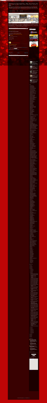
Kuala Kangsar (31, 198)
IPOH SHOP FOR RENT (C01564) (34, 321)
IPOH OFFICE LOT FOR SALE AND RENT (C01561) (34, 315)
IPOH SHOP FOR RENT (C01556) (34, 313)
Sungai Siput (31, 251)
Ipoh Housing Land (32, 171)
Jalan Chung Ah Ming (32, 188)
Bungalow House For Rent (32, 106)
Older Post (26, 52)
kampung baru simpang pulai (33, 195)
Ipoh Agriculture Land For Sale (33, 152)
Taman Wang (31, 256)
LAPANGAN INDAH (32, 202)
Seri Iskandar (31, 233)
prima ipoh (31, 224)
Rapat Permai (31, 227)
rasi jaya (31, 228)
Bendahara (31, 103)
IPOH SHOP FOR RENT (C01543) (34, 279)
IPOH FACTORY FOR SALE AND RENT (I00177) (34, 307)
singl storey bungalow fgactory (33, 240)
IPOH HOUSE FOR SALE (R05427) (34, 322)
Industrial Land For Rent (32, 150)
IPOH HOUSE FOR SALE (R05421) (34, 306)
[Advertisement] (32, 381)
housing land (31, 147)
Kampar (31, 192)
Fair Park (31, 133)
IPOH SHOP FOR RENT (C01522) (34, 304)
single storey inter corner (32, 243)
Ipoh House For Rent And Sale (33, 168)
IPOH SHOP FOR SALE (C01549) (34, 292)
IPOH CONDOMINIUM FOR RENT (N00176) (34, 323)
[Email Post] (13, 48)
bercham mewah (31, 105)
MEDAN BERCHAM (32, 205)
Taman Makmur (31, 254)
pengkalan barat (31, 217)
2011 (30, 265)
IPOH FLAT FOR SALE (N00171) (34, 283)
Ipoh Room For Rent (32, 182)
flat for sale (31, 136)
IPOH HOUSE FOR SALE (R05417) (34, 296)
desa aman (31, 122)
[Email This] (14, 48)
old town (31, 211)
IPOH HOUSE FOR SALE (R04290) (33, 349)
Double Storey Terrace (32, 129)
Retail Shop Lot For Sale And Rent (33, 231)
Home (18, 52)
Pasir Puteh (31, 214)
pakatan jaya (31, 212)
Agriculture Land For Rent (32, 92)
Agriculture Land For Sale (32, 93)
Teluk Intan (31, 261)
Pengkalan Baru (31, 218)
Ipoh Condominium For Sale (32, 157)
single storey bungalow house (33, 241)
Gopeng (31, 140)
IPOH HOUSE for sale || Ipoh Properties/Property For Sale (33, 339)
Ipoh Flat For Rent (32, 162)
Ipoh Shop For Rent (32, 184)
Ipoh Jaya (31, 175)
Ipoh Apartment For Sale (32, 154)
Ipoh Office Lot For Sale (32, 179)
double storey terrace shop (32, 130)
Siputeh (30, 246)
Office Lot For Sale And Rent (33, 210)
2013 (30, 267)
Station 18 (31, 250)
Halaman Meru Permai (32, 143)
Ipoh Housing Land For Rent (33, 172)
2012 (30, 266)
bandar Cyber (31, 100)
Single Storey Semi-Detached (33, 244)
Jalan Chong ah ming (32, 187)
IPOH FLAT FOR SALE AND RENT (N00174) (34, 295)
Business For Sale (31, 109)
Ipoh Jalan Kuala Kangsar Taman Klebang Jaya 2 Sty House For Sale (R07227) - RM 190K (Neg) (33, 341)
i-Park (30, 149)
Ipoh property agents (32, 181)
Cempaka (31, 112)
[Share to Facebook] (16, 48)
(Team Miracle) (31, 87)
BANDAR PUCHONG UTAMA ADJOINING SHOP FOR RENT (34, 303)
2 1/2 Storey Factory (32, 89)
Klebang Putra (31, 197)
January (31, 269)
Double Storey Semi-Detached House (33, 128)
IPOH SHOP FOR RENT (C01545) (34, 309)
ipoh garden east (31, 165)
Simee (30, 238)
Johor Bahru (31, 191)
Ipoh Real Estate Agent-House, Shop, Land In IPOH (33, 346)
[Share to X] (15, 48)
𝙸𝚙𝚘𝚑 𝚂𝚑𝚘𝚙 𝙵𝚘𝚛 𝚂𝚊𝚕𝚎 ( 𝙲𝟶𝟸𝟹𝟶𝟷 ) (33, 344)
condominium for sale (32, 118)
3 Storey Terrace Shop (32, 90)
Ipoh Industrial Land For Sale (33, 174)
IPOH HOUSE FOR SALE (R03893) (34, 274)
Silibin (30, 237)
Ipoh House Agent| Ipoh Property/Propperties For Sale (33, 348)
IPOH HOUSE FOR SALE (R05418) (34, 298)
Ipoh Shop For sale (16, 49)
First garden (31, 134)
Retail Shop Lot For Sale (32, 230)
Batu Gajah (31, 102)
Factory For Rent (31, 131)
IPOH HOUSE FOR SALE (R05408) (34, 284)
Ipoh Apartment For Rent (32, 153)
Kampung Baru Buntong (32, 194)
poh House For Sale (32, 223)
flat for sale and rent (32, 137)
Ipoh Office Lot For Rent (32, 178)
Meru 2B (31, 207)
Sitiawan (31, 247)
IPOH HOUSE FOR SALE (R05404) (34, 278)
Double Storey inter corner (32, 127)
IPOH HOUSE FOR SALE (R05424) (34, 314)
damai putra (31, 121)
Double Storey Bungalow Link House (33, 125)
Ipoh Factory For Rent (32, 159)
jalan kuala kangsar (32, 189)
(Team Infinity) (31, 86)
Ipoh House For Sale (32, 169)
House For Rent (31, 144)
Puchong (31, 225)
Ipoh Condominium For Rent (33, 156)
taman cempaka (31, 253)
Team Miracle (31, 260)
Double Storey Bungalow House (33, 124)
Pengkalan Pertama (32, 220)
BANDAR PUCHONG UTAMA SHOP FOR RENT (34, 302)
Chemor (31, 113)
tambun (30, 257)
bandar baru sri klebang (32, 99)
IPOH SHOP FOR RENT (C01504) (34, 305)
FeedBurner (35, 356)
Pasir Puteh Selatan (32, 215)
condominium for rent (32, 117)
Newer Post (11, 52)
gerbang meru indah (32, 139)
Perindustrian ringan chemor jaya (33, 221)
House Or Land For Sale (32, 146)
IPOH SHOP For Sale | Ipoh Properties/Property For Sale (33, 343)
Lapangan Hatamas (32, 201)
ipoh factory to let (32, 161)
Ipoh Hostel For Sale (32, 166)
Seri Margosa (31, 234)
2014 (30, 268)
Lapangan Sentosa (32, 204)
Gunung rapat (12, 49)
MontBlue (31, 208)
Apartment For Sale (32, 96)
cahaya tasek (31, 110)
